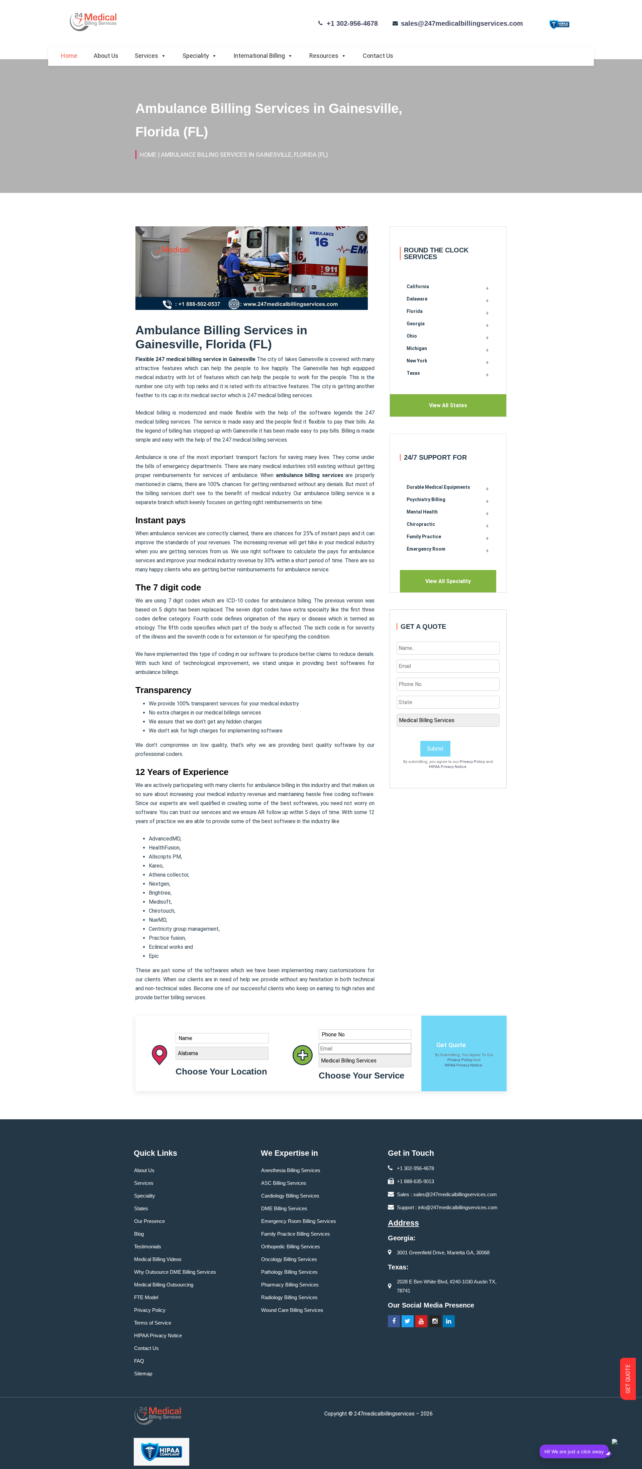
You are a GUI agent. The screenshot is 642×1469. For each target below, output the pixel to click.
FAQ (139, 1361)
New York (417, 360)
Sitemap (143, 1373)
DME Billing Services (284, 1208)
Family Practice (424, 536)
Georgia (416, 323)
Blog (139, 1234)
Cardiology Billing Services (290, 1196)
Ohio (412, 336)
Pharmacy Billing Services (290, 1284)
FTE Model (146, 1297)
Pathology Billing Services (289, 1272)
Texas (413, 373)
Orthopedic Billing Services (290, 1246)
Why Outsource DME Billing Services (175, 1272)
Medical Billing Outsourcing (163, 1284)
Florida (415, 311)
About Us (106, 55)
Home (69, 55)
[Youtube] (421, 1321)
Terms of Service (152, 1323)
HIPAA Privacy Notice (447, 767)
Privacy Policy (472, 762)
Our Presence (149, 1221)
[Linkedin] (449, 1321)
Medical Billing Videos (158, 1259)
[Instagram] (435, 1321)
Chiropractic (421, 524)
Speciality (196, 55)
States (141, 1208)
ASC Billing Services (283, 1183)
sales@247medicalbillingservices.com (462, 23)
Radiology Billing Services (289, 1297)
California (418, 286)
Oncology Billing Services (289, 1259)
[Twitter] (408, 1321)
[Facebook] (394, 1321)
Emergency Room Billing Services (298, 1221)
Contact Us (378, 55)
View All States (448, 405)
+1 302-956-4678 (352, 23)
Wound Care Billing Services (292, 1310)
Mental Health (422, 512)
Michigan (417, 348)
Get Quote (451, 1045)
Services (146, 55)
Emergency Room (426, 549)
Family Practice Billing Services (295, 1234)
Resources (323, 55)
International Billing (259, 55)
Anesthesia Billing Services (290, 1170)
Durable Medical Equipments (438, 487)
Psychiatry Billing (426, 499)
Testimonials (147, 1246)
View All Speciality (448, 581)
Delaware (417, 299)
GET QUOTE (628, 1379)
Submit (435, 749)
